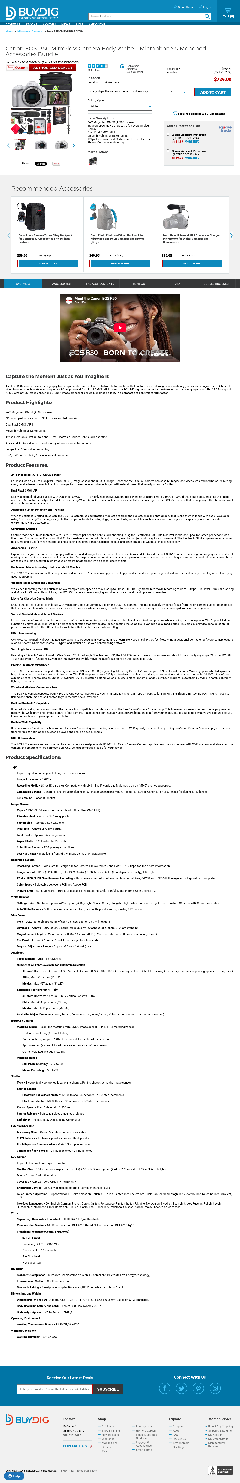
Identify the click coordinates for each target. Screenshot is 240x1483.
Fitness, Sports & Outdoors (146, 1436)
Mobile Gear (109, 1443)
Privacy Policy (67, 1470)
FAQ (175, 1434)
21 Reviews (94, 70)
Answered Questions (132, 67)
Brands (31, 23)
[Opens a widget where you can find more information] (14, 1476)
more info (192, 141)
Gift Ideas (108, 1426)
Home (9, 31)
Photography (144, 1426)
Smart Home (144, 1449)
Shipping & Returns (220, 1430)
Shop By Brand (111, 1430)
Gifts (79, 23)
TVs (104, 1451)
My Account (215, 1434)
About (176, 1430)
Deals (66, 23)
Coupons (49, 23)
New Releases (111, 1434)
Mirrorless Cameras (30, 31)
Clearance (97, 23)
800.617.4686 (72, 1435)
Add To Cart (213, 92)
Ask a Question (135, 71)
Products (13, 23)
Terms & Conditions (87, 1470)
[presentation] (8, 145)
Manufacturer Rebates (216, 1444)
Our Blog (178, 1447)
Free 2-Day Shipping (220, 1426)
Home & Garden (146, 1430)
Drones (106, 1447)
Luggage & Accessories (144, 1444)
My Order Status (218, 1439)
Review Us (179, 1439)
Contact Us (75, 1446)
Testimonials (181, 1443)
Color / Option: (97, 100)
